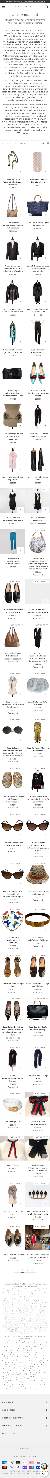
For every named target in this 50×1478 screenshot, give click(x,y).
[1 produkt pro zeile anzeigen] (43, 143)
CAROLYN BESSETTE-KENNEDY (32, 2)
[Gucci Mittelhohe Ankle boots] (37, 460)
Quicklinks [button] (8, 1402)
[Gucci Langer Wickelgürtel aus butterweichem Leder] (12, 373)
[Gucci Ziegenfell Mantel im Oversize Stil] (37, 292)
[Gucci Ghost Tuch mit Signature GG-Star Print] (12, 333)
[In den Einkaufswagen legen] (20, 171)
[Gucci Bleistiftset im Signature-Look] (37, 162)
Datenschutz (9, 1474)
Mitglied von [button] (9, 1434)
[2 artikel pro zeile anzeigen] (48, 143)
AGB (20, 1474)
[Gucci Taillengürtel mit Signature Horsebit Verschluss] (12, 417)
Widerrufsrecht (32, 1474)
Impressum (32, 1471)
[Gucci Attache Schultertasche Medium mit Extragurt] (12, 205)
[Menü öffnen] (6, 6)
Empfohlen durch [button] (12, 1426)
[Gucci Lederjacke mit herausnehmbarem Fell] (12, 292)
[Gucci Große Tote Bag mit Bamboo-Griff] (37, 205)
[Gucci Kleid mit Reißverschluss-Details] (12, 500)
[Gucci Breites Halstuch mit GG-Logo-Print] (37, 417)
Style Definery (12, 1471)
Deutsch (23, 1448)
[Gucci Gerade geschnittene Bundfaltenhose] (12, 541)
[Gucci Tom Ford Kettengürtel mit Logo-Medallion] (12, 162)
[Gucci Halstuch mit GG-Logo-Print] (12, 460)
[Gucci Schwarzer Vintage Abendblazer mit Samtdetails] (37, 249)
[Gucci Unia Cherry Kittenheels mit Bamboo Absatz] (37, 373)
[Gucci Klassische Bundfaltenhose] (37, 333)
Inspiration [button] (8, 1410)
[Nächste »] (33, 1269)
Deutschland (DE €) (23, 1456)
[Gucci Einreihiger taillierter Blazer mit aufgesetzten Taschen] (12, 249)
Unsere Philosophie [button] (13, 1418)
